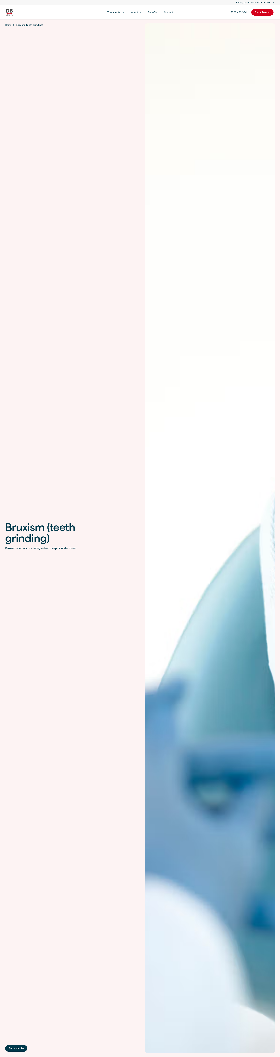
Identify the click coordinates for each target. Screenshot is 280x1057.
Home (8, 25)
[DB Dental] (9, 12)
